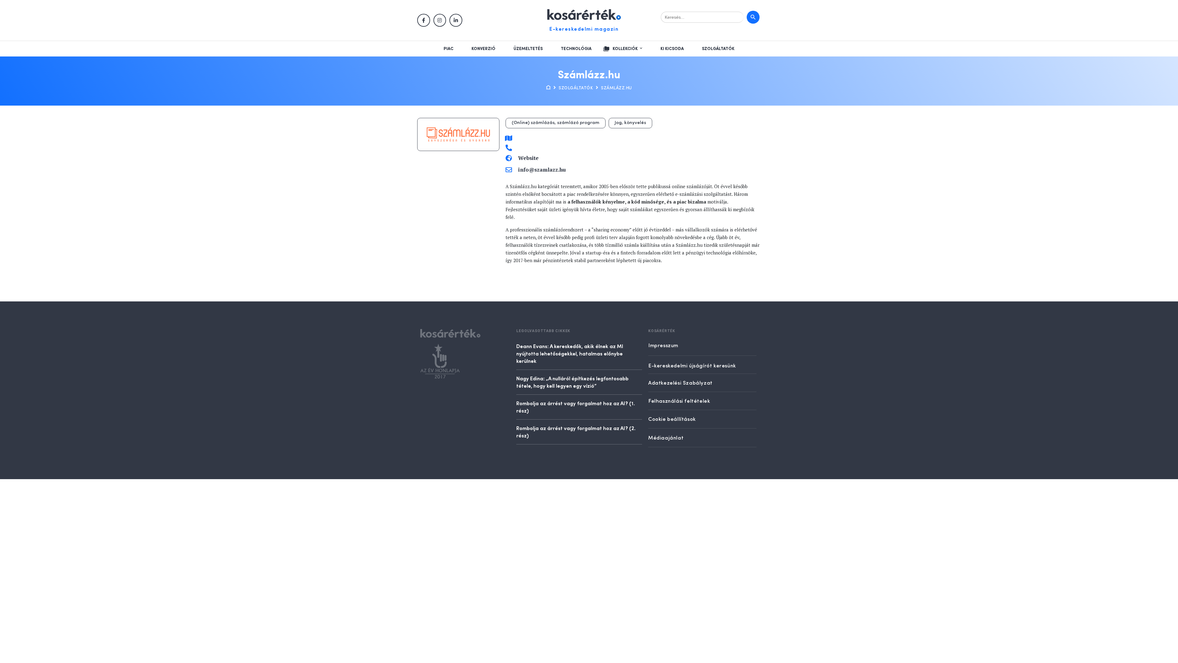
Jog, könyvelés (630, 123)
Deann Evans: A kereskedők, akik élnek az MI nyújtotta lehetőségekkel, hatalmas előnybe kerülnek (569, 353)
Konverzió (483, 49)
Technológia (576, 49)
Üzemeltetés (528, 49)
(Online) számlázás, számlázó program (555, 123)
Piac (448, 49)
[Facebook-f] (423, 20)
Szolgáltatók (718, 49)
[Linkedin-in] (455, 20)
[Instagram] (439, 20)
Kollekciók (625, 49)
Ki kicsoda (672, 49)
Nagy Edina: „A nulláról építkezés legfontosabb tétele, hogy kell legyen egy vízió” (572, 381)
